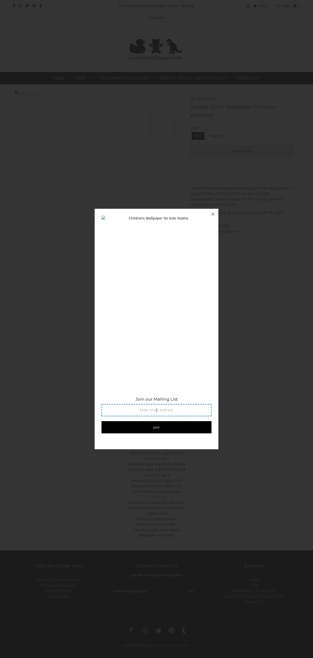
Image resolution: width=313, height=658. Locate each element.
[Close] (213, 214)
